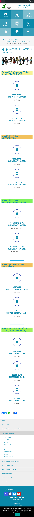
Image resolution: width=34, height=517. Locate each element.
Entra (31, 1)
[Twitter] (14, 494)
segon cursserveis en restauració (17, 312)
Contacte (4, 482)
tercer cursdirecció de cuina (17, 400)
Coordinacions (8, 451)
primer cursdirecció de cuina (17, 352)
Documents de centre (8, 465)
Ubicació (4, 420)
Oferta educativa (7, 473)
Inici (4, 39)
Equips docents (25, 41)
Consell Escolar (8, 440)
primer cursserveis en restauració (17, 288)
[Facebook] (10, 494)
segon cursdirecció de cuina (17, 376)
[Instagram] (6, 494)
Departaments (8, 447)
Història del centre (7, 425)
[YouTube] (19, 494)
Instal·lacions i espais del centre (11, 461)
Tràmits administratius (8, 478)
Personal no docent (9, 456)
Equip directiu (7, 437)
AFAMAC (6, 454)
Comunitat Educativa (11, 41)
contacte (19, 505)
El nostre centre (13, 39)
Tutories (6, 442)
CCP (5, 449)
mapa (13, 505)
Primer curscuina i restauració (17, 96)
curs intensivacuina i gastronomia (17, 224)
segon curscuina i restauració (17, 120)
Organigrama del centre (9, 469)
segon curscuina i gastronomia (17, 184)
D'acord (17, 514)
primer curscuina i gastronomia (17, 160)
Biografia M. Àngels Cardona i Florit (12, 429)
